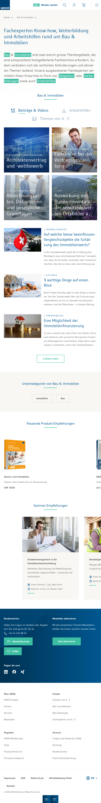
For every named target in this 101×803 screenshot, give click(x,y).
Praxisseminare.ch (13, 751)
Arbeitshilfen (46, 81)
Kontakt (11, 786)
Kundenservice (59, 751)
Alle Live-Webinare (61, 706)
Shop (6, 745)
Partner (8, 706)
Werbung (57, 745)
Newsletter (9, 719)
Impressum (9, 778)
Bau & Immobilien (25, 17)
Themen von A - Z (61, 699)
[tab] (29, 110)
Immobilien (23, 55)
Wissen (7, 17)
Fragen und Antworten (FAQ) (66, 738)
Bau (7, 55)
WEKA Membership (13, 738)
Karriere (8, 713)
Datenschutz (37, 778)
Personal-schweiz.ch (14, 758)
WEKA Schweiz (11, 699)
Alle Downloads (60, 713)
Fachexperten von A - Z (63, 719)
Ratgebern (66, 76)
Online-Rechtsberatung (64, 758)
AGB (23, 778)
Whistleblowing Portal (60, 778)
